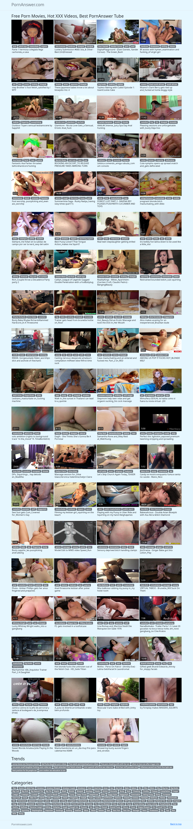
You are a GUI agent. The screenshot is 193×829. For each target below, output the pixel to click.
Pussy (129, 804)
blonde (125, 122)
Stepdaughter (37, 810)
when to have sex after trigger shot (146, 764)
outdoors (71, 509)
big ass (126, 160)
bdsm (176, 277)
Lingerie (72, 801)
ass (162, 239)
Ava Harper (17, 160)
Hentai (162, 798)
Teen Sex (126, 810)
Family (42, 798)
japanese (74, 84)
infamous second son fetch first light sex (156, 767)
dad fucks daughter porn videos (53, 764)
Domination (135, 794)
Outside (31, 804)
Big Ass (165, 788)
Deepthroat (93, 794)
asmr (58, 745)
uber (100, 509)
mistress (35, 198)
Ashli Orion (17, 395)
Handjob (144, 798)
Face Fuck (16, 798)
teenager (66, 547)
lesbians (101, 160)
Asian (105, 788)
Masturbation (108, 801)
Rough (65, 807)
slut (82, 704)
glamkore (71, 122)
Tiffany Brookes (86, 623)
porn (127, 46)
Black (64, 791)
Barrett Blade (61, 160)
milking (118, 395)
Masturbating (95, 801)
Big (158, 788)
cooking (112, 84)
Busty (122, 791)
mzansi (144, 84)
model (166, 433)
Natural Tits (160, 801)
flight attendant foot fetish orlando (68, 767)
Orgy (14, 804)
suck (76, 355)
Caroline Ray (103, 663)
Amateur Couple (69, 788)
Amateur (40, 788)
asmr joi (160, 395)
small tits (168, 547)
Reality (15, 807)
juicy (143, 433)
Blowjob (80, 791)
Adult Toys (30, 788)
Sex (91, 807)
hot (64, 355)
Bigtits (56, 791)
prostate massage (105, 395)
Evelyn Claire (61, 471)
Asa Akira (144, 509)
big (151, 122)
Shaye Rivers (29, 395)
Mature (119, 801)
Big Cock (15, 791)
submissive (155, 277)
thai (106, 198)
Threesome (153, 810)
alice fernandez (155, 317)
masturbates (61, 509)
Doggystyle (123, 794)
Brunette (113, 791)
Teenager (136, 810)
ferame (58, 84)
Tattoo (93, 810)
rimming (43, 355)
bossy (82, 198)
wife (82, 355)
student (40, 239)
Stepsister (49, 810)
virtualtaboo (156, 585)
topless (120, 84)
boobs (80, 663)
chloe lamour (32, 355)
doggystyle (168, 317)
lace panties (162, 704)
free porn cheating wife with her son (115, 764)
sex (14, 84)
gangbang (169, 623)
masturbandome (73, 745)
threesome (154, 46)
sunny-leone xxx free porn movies (25, 764)
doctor (172, 46)
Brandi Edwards (147, 663)
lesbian (16, 122)
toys (125, 198)
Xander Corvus (116, 46)
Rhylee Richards (19, 317)
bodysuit (128, 471)
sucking (70, 317)
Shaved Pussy (115, 807)
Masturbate (82, 801)
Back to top (176, 824)
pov (85, 160)
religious (119, 471)
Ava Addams (60, 623)
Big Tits (49, 791)
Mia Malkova (103, 585)
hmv (89, 547)
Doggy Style (112, 794)
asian (66, 84)
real (109, 745)
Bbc (140, 788)
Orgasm (177, 801)
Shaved (104, 807)
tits (157, 122)
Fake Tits (33, 798)
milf (57, 239)
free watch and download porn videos (83, 764)
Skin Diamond (156, 509)
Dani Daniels (103, 46)
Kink (40, 801)
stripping (158, 433)
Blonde (71, 791)
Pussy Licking (152, 804)
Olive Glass (72, 471)
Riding (48, 807)
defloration (170, 160)
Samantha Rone (115, 433)
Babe (127, 788)
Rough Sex (74, 807)
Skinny (125, 807)
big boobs (102, 84)
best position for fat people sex (24, 770)
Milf (126, 801)
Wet (173, 810)
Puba (114, 804)
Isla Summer (61, 46)
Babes (133, 788)
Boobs (97, 791)
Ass (111, 788)
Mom (143, 801)
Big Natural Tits (37, 791)
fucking (35, 84)
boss (36, 704)
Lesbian (55, 801)
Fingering (74, 798)
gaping (87, 585)
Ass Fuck (119, 788)
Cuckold (34, 794)
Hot (13, 801)
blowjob (81, 46)
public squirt (128, 509)
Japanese (32, 801)
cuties (143, 160)
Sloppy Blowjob (144, 807)
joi (142, 395)
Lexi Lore (72, 160)
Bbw (146, 788)
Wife (14, 813)
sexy (109, 160)
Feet (49, 798)
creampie (23, 239)
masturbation (116, 198)
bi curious (43, 277)
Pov (96, 804)
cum (152, 623)
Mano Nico (145, 471)
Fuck (91, 798)
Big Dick (25, 791)
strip (174, 433)
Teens (144, 810)
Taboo (86, 810)
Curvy (72, 794)
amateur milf (162, 355)
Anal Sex (97, 788)
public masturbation (113, 509)
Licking (63, 801)
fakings (144, 317)
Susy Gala (17, 471)
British (105, 791)
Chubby (146, 791)
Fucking (98, 798)
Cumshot (63, 794)
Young (21, 813)
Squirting (25, 810)
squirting (144, 277)
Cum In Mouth (52, 794)
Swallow (78, 810)
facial (26, 160)
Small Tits (162, 807)
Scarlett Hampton (105, 122)
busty (45, 547)
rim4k (15, 355)
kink (14, 46)
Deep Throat (82, 794)
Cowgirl (15, 794)
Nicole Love (60, 122)
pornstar (25, 509)
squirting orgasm (86, 239)
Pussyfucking (165, 804)
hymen (151, 160)
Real (174, 804)
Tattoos (101, 810)
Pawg (47, 804)
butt (112, 585)
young (75, 547)
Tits (161, 810)
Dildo (103, 794)
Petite (67, 804)
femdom (44, 198)
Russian (84, 807)
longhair (114, 704)
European (167, 794)
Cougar (175, 791)
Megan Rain (72, 623)
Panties (40, 804)
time (88, 355)
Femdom (56, 798)
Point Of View (77, 804)
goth (89, 198)
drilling (164, 46)
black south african (156, 84)
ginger (159, 547)
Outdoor (22, 804)
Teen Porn (116, 810)
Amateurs (81, 788)
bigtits (124, 745)
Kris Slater (32, 317)
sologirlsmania (147, 198)
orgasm (44, 46)
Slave (133, 807)
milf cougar (128, 395)
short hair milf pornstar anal (127, 767)
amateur (64, 239)
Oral (169, 801)
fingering (25, 122)
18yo (14, 788)
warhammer (18, 667)
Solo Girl (15, 810)
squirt (88, 509)
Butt (128, 791)
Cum (42, 794)
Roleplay (56, 807)
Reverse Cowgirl (36, 807)
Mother (151, 801)
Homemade (172, 798)
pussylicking (36, 122)
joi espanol (149, 395)
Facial (25, 798)
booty (149, 433)
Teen (108, 810)
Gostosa (135, 798)
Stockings (59, 810)
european (36, 471)
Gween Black (61, 277)
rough (65, 198)
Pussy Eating (139, 804)
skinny (15, 277)
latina (149, 239)
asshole (38, 585)
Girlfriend (108, 798)
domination (17, 198)
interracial (115, 239)
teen (20, 84)
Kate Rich (144, 585)
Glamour (117, 798)
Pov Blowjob (105, 804)
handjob (90, 46)
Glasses (127, 798)
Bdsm (152, 788)
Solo (170, 807)
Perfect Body (57, 804)
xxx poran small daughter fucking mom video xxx (31, 767)
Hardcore (153, 798)
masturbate (34, 46)
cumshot (144, 122)
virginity (159, 160)
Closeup (154, 791)
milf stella (102, 471)
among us (145, 355)
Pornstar (89, 804)
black (37, 433)
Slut (154, 807)
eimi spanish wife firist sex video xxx (98, 767)
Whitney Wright (19, 623)
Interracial (22, 801)
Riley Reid (102, 433)
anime (58, 198)
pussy (26, 84)
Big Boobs (174, 788)
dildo (39, 395)
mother (176, 198)
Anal (90, 788)
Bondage (89, 791)
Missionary (134, 801)
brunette (173, 122)
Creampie (25, 794)
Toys (167, 810)
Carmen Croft (103, 277)
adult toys (23, 46)
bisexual (24, 277)
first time (74, 198)
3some (21, 788)
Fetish (65, 798)
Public (121, 804)
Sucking (69, 810)
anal (133, 46)
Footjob (84, 798)
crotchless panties (148, 704)
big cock (33, 277)
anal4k (117, 122)
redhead (109, 317)
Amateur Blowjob (53, 788)
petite (39, 160)
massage (127, 317)
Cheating (136, 791)
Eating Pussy (148, 794)
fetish (27, 198)
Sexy (97, 807)
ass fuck (80, 122)
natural (82, 433)
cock (69, 355)
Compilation (165, 791)
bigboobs (124, 704)
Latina (46, 801)
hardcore (71, 46)
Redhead (23, 807)
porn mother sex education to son (52, 770)
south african (172, 84)
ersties (15, 745)
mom (169, 198)
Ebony (158, 794)
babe (15, 239)
